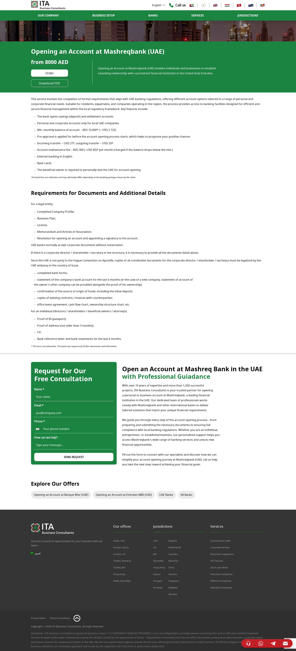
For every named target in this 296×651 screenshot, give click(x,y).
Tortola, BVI (119, 567)
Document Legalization (222, 554)
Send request (74, 457)
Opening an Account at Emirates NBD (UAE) (124, 495)
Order (49, 73)
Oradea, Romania (122, 560)
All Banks (186, 495)
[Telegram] (273, 643)
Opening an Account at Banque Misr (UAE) (61, 495)
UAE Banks (166, 495)
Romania (157, 587)
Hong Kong (119, 574)
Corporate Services (220, 547)
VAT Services (216, 560)
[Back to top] (77, 618)
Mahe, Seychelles (122, 580)
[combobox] (38, 429)
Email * (39, 405)
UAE (155, 540)
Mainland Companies (221, 587)
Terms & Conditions (60, 618)
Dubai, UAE (119, 540)
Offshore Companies (220, 580)
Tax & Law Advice (219, 567)
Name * (39, 389)
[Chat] (248, 643)
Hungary (157, 580)
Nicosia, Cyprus (121, 547)
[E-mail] (285, 643)
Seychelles (158, 560)
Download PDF (49, 83)
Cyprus (156, 574)
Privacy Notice (38, 618)
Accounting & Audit (220, 540)
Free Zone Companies (221, 574)
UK (154, 547)
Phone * (39, 421)
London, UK (119, 554)
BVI (155, 554)
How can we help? (46, 437)
